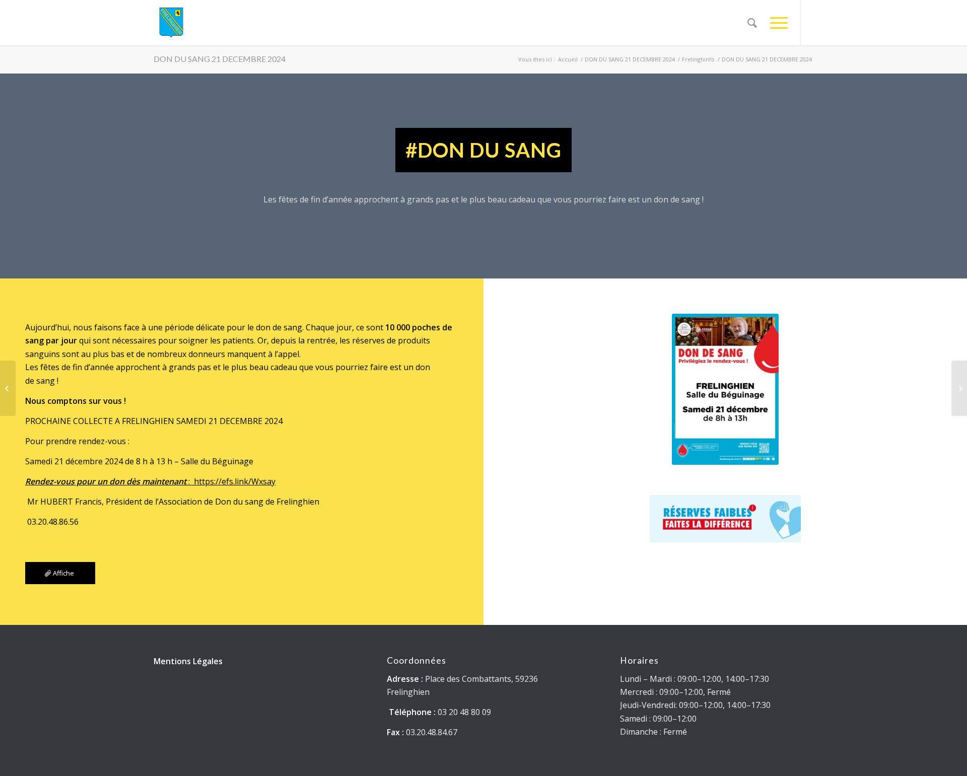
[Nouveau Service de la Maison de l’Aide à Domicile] (8, 388)
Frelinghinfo (698, 59)
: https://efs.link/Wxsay (150, 481)
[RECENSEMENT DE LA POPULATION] (959, 388)
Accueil (568, 59)
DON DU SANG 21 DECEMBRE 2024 (220, 58)
